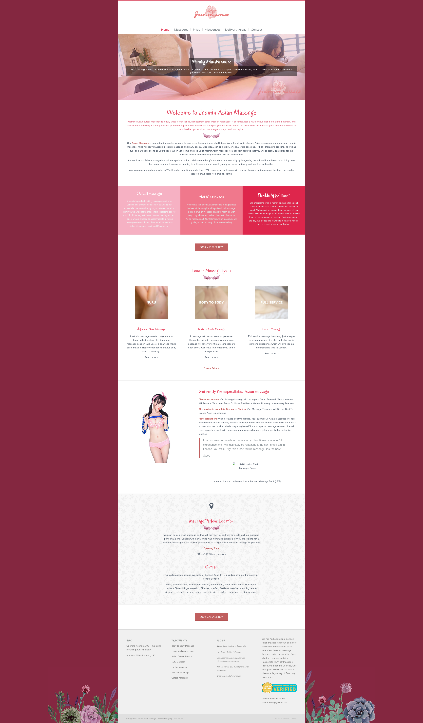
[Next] (302, 67)
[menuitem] (165, 29)
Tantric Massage (179, 667)
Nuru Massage (178, 662)
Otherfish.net (178, 719)
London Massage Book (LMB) (265, 481)
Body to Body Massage (183, 646)
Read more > (151, 357)
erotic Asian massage (149, 160)
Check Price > (211, 368)
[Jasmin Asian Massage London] (211, 12)
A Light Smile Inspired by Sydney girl (231, 645)
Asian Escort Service (182, 656)
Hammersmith (180, 584)
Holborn (170, 588)
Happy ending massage (183, 651)
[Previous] (121, 67)
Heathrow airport (248, 592)
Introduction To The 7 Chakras (229, 651)
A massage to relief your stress (229, 675)
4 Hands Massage (180, 672)
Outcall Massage (180, 678)
